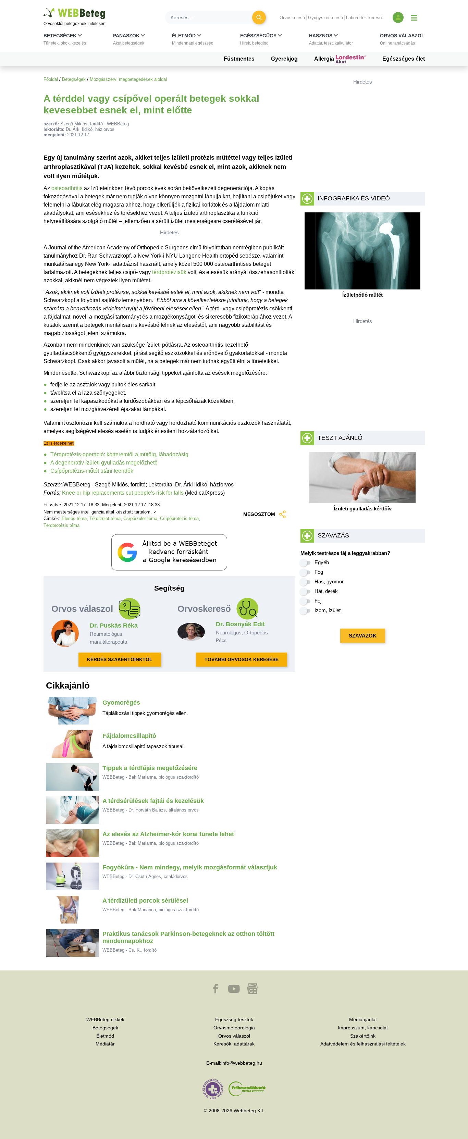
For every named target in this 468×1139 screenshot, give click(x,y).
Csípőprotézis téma (179, 518)
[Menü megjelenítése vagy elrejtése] (414, 17)
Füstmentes (239, 59)
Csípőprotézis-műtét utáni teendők (91, 471)
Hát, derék (326, 591)
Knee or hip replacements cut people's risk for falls (123, 493)
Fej (318, 601)
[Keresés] (259, 17)
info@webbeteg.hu (241, 1063)
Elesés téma (74, 518)
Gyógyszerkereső (325, 17)
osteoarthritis (67, 188)
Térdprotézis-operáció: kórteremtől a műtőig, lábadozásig (119, 454)
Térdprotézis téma (61, 525)
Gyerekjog (284, 59)
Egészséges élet (403, 59)
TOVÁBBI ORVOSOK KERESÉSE (242, 659)
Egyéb (322, 562)
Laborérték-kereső (364, 17)
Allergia (324, 59)
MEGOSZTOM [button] (259, 514)
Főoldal (51, 79)
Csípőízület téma (140, 518)
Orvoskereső (292, 17)
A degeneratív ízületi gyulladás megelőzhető (104, 463)
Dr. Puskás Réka (114, 625)
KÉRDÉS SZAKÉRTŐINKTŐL (119, 659)
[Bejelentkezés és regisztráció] (398, 17)
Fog (319, 572)
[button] (65, 40)
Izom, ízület (328, 610)
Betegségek (74, 79)
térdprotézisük (169, 272)
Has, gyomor (329, 581)
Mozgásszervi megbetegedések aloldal (128, 79)
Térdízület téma (105, 518)
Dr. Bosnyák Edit (240, 624)
